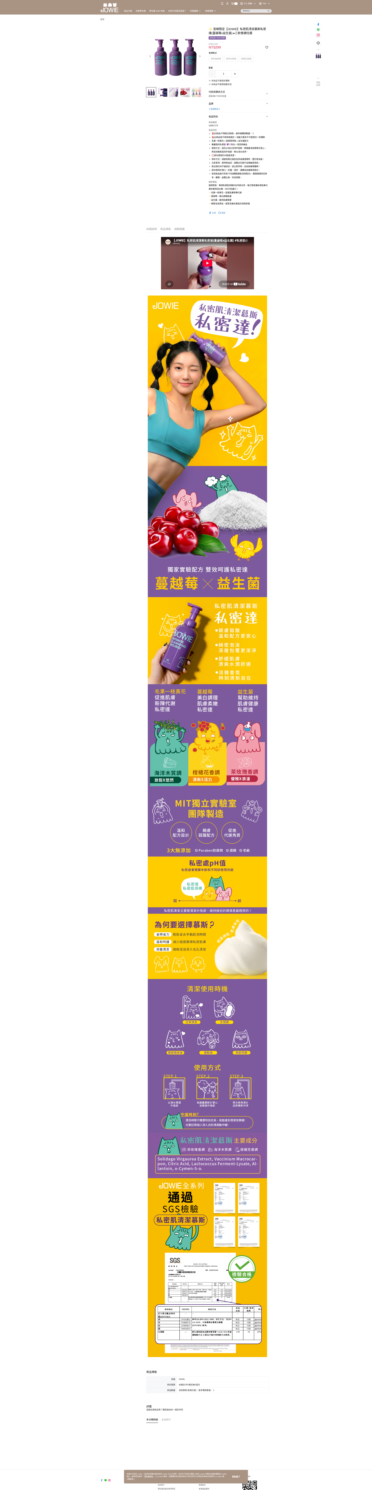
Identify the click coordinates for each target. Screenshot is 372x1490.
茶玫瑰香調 (216, 59)
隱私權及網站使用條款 (166, 1489)
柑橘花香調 (246, 59)
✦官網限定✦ (214, 109)
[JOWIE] (109, 7)
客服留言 (202, 1485)
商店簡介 (161, 1485)
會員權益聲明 (204, 1489)
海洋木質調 (231, 59)
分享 (214, 213)
